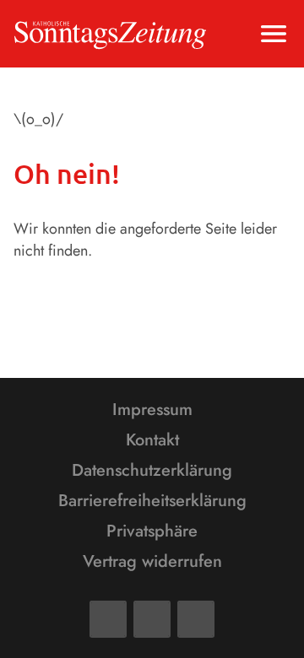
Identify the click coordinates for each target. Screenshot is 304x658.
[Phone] (195, 619)
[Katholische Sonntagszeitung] (110, 34)
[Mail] (152, 619)
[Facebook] (108, 619)
